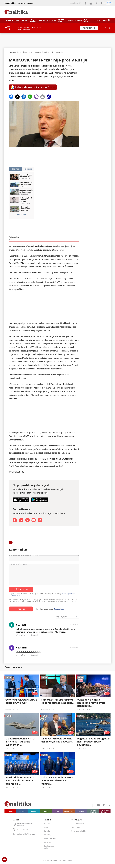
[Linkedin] (23, 96)
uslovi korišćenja (14, 595)
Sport (48, 20)
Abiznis (42, 20)
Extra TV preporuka (77, 827)
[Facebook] (11, 96)
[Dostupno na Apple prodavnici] (21, 499)
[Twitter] (17, 96)
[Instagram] (21, 520)
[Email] (42, 96)
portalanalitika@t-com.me (26, 834)
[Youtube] (33, 520)
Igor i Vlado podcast (77, 823)
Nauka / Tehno (86, 20)
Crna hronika (32, 20)
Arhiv (46, 827)
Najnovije (9, 20)
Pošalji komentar (21, 589)
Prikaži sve (21, 214)
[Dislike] (22, 635)
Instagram (91, 3)
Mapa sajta (48, 842)
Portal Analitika (14, 52)
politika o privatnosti (68, 593)
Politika (17, 20)
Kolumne (21, 3)
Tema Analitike (9, 3)
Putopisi (30, 3)
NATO (31, 52)
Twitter (96, 3)
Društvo (25, 20)
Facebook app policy (49, 847)
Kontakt (47, 831)
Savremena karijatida (105, 811)
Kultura (70, 20)
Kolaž (54, 20)
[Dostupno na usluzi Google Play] (39, 499)
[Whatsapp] (30, 96)
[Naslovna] (4, 859)
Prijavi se (21, 609)
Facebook (85, 3)
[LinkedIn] (40, 520)
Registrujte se (59, 609)
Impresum (48, 823)
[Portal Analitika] (16, 12)
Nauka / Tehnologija (93, 811)
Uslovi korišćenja (50, 839)
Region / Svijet (61, 20)
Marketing (47, 835)
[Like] (17, 635)
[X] (27, 520)
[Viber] (36, 96)
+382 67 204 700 (22, 830)
